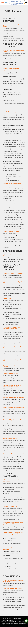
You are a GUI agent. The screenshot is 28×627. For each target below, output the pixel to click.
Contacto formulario (23, 623)
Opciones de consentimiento (7, 621)
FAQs (10, 623)
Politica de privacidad (6, 624)
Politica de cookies (5, 623)
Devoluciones (15, 623)
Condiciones (16, 621)
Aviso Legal (21, 621)
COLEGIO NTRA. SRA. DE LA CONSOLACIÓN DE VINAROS (16, 2)
